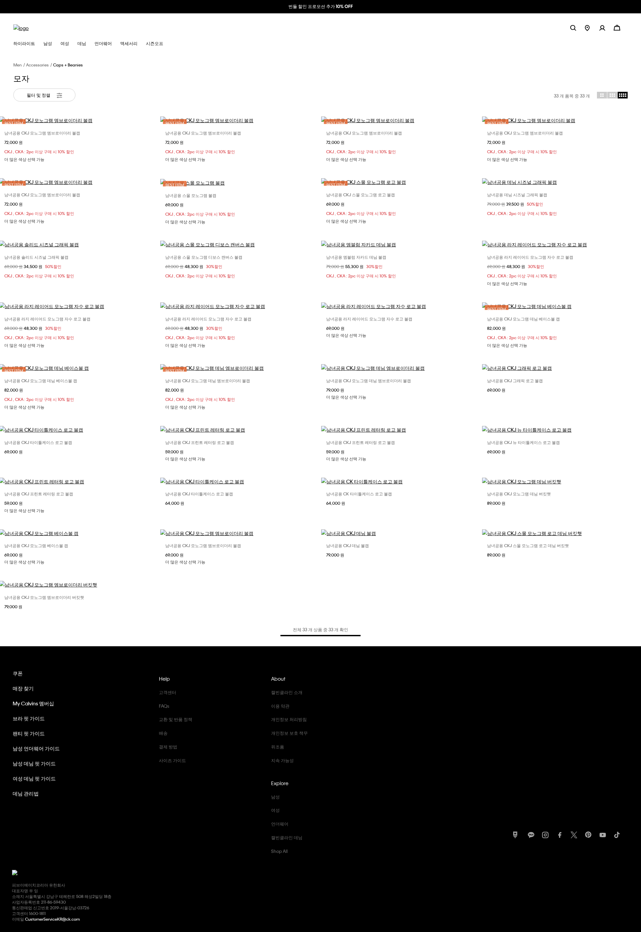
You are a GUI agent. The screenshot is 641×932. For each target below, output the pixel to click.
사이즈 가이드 (172, 760)
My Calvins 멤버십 (33, 703)
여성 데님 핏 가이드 (34, 778)
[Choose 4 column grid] (623, 95)
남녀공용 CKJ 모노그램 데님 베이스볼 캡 (523, 318)
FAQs (164, 706)
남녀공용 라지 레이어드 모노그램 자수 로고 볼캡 (530, 257)
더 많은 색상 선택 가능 (24, 159)
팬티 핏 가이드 (29, 733)
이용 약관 (280, 706)
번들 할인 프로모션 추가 (320, 6)
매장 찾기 (23, 688)
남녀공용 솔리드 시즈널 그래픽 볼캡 (36, 257)
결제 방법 (168, 746)
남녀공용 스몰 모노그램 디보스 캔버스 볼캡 (203, 257)
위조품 (277, 746)
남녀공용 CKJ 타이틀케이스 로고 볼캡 (38, 442)
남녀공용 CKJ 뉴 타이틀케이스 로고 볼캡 (523, 442)
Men (17, 64)
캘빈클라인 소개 (286, 692)
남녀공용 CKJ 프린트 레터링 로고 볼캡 (199, 442)
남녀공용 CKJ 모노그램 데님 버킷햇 (519, 493)
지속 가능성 (282, 760)
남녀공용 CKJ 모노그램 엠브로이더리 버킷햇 (44, 597)
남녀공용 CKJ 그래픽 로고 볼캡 (515, 380)
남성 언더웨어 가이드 (36, 748)
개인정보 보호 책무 (289, 733)
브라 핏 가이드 (29, 718)
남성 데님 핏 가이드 (34, 763)
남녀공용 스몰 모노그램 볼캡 (190, 195)
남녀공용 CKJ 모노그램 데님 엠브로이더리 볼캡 (207, 380)
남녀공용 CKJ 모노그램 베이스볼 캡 (36, 545)
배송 (163, 733)
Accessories (37, 64)
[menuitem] (592, 27)
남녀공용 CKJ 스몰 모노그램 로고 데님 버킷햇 (528, 545)
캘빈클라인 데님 (286, 837)
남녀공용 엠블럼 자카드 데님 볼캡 (356, 257)
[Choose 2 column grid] (602, 95)
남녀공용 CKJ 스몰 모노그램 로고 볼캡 (360, 194)
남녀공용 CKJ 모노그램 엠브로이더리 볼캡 (42, 133)
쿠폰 (18, 673)
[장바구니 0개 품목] (617, 27)
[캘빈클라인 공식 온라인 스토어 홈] (21, 27)
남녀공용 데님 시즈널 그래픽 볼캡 (517, 194)
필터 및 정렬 (39, 95)
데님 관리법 (26, 793)
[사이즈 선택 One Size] (240, 244)
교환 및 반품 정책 (175, 719)
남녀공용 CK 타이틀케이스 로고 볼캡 (359, 493)
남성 (275, 796)
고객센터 (167, 692)
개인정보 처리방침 (289, 719)
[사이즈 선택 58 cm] (401, 481)
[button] (606, 27)
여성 (275, 810)
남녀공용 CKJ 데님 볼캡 (347, 545)
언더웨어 (279, 824)
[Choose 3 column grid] (612, 95)
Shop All (279, 851)
